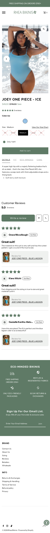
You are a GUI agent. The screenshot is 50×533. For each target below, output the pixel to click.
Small (13, 133)
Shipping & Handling (10, 481)
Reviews (5, 459)
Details (6, 160)
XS (5, 133)
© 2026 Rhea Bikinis (10, 530)
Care (39, 160)
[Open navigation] (6, 12)
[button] (8, 110)
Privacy (5, 491)
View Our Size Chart (40, 127)
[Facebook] (3, 526)
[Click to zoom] (44, 29)
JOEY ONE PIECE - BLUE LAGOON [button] (27, 258)
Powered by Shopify (25, 530)
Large (33, 133)
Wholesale (6, 465)
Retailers (5, 462)
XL (41, 133)
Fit (15, 160)
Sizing (4, 455)
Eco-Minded (26, 160)
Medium (23, 133)
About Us (6, 452)
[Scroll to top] (44, 526)
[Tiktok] (11, 526)
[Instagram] (7, 526)
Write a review (18, 218)
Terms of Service (9, 485)
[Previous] (6, 59)
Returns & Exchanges (11, 478)
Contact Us (6, 449)
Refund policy (7, 488)
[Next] (44, 59)
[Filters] (39, 218)
